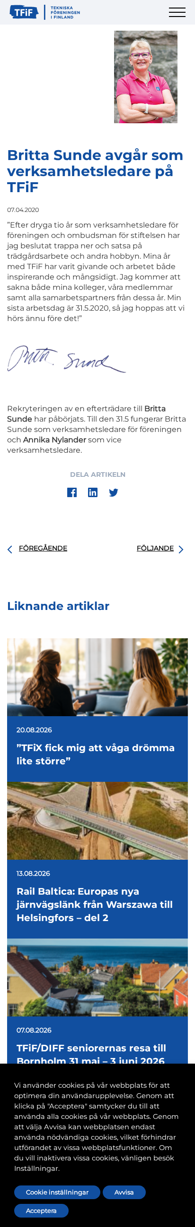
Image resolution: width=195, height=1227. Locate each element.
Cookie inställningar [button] (57, 1192)
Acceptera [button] (41, 1210)
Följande (155, 548)
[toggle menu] (178, 17)
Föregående (43, 548)
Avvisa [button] (124, 1192)
